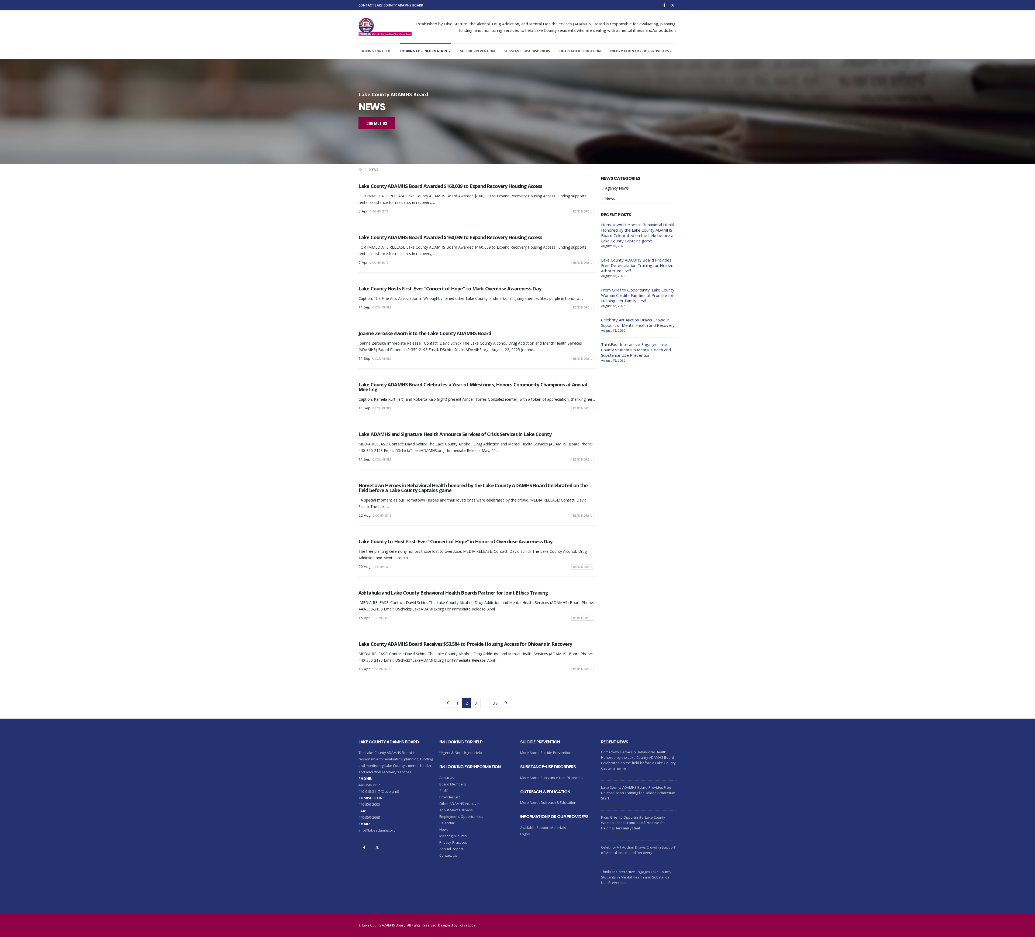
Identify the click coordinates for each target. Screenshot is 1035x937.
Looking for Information (423, 51)
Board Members (452, 784)
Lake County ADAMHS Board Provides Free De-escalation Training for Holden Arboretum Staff (637, 265)
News (610, 198)
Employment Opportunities (461, 816)
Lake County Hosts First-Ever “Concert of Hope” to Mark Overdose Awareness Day (449, 288)
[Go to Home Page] (360, 169)
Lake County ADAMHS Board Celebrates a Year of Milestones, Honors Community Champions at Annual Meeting (472, 387)
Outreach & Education (580, 51)
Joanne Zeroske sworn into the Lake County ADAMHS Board (424, 333)
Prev (448, 703)
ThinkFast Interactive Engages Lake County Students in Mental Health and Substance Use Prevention (636, 350)
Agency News (617, 188)
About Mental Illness (456, 810)
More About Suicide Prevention (545, 752)
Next (506, 703)
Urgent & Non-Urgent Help (460, 752)
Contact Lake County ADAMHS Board (390, 5)
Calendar (447, 823)
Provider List (449, 797)
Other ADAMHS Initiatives (460, 803)
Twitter (377, 847)
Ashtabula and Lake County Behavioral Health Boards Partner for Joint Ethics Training (453, 592)
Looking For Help (374, 51)
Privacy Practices (453, 842)
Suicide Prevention (477, 51)
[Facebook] (664, 5)
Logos (525, 834)
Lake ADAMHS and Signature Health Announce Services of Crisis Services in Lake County (454, 434)
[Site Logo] (385, 27)
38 (495, 703)
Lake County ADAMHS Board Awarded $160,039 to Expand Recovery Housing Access (450, 186)
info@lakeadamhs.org (376, 830)
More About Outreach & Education (548, 802)
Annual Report (451, 848)
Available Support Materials (543, 827)
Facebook (364, 847)
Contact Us (448, 855)
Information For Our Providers (639, 51)
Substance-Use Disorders (527, 51)
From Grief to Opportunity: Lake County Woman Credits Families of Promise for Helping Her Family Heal (637, 295)
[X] (672, 5)
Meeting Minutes (453, 835)
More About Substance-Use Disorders (551, 777)
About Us (446, 777)
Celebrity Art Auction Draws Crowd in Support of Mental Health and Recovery (638, 322)
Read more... (582, 211)
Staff (443, 790)
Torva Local (467, 925)
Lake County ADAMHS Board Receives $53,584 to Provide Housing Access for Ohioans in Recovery (465, 644)
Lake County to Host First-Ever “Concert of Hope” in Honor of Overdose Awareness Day (455, 541)
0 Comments (379, 211)
